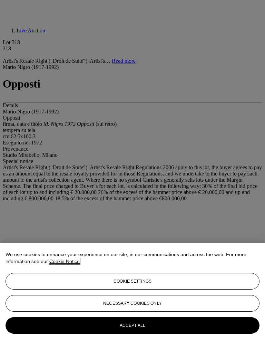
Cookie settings (132, 281)
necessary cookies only (132, 303)
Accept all (132, 325)
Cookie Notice (64, 261)
